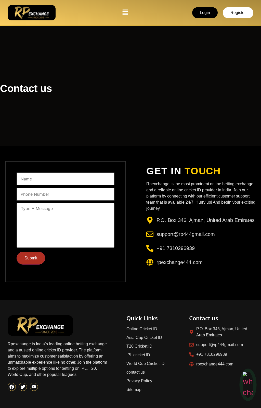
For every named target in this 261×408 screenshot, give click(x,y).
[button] (125, 12)
